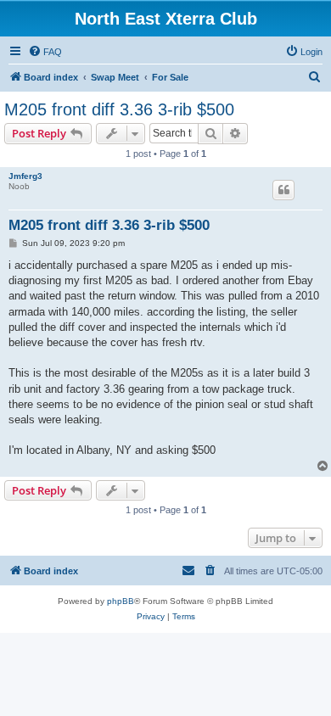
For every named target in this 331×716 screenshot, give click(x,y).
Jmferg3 (25, 176)
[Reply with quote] (283, 190)
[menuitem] (45, 52)
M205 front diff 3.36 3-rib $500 (119, 109)
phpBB (120, 601)
